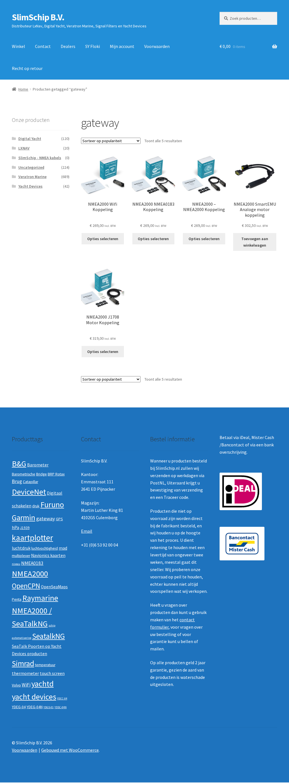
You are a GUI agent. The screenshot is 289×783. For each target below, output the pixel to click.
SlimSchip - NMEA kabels (39, 157)
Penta (16, 599)
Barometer (38, 465)
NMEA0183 (32, 563)
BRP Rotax (56, 474)
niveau (16, 564)
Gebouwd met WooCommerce (70, 750)
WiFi (26, 685)
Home (23, 89)
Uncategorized (31, 167)
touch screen (52, 673)
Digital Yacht (29, 138)
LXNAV (24, 148)
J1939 (25, 527)
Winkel (18, 46)
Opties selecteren (102, 238)
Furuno (52, 504)
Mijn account (122, 46)
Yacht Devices (30, 186)
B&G (19, 464)
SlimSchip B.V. (38, 17)
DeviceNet (29, 492)
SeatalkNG (48, 636)
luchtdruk (21, 548)
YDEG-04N (35, 707)
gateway (45, 518)
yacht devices (34, 697)
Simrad (23, 663)
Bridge (41, 474)
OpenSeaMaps (54, 586)
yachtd (42, 684)
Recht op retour (27, 68)
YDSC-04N (60, 707)
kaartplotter (32, 537)
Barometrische (23, 474)
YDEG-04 (19, 707)
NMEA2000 (30, 574)
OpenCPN (26, 585)
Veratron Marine (32, 176)
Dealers (68, 46)
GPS (59, 519)
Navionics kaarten (48, 555)
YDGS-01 (48, 707)
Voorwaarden (157, 46)
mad (63, 548)
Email (86, 531)
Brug (17, 481)
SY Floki (92, 46)
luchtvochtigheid (44, 548)
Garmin (23, 518)
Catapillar (30, 481)
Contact (43, 46)
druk (36, 506)
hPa (15, 527)
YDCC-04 (62, 698)
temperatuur (45, 665)
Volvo (16, 685)
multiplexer (21, 555)
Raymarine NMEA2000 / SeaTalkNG (35, 611)
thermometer (25, 673)
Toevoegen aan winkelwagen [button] (254, 242)
